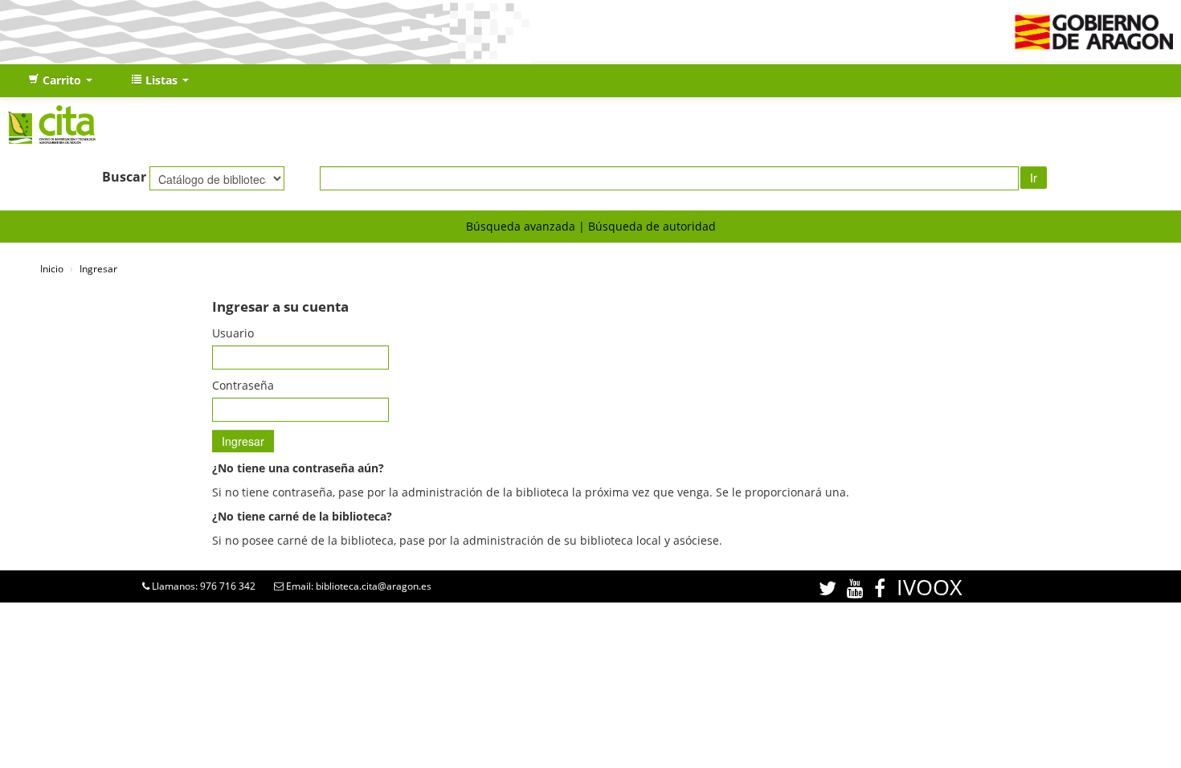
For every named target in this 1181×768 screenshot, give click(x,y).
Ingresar (98, 268)
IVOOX (929, 587)
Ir (1033, 178)
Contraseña (243, 385)
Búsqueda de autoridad (652, 226)
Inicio (51, 268)
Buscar (124, 177)
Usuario (233, 333)
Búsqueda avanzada (520, 226)
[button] (60, 80)
